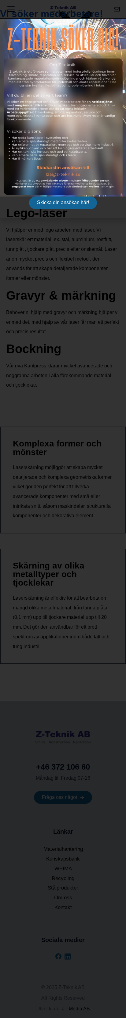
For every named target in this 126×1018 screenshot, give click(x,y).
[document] (63, 509)
